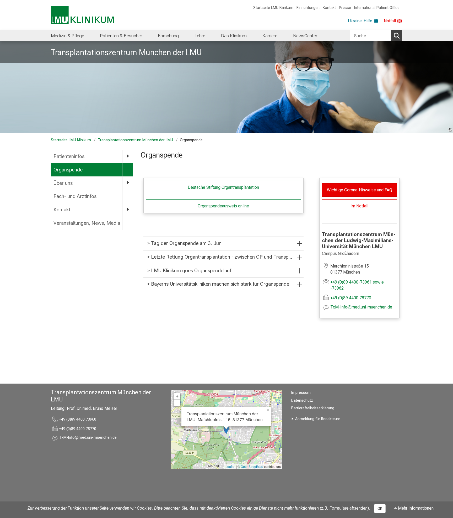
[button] (361, 307)
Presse (345, 8)
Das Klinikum (234, 35)
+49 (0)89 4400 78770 (350, 297)
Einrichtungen (308, 8)
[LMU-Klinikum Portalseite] (82, 15)
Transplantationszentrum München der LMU (126, 52)
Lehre (200, 35)
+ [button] (177, 396)
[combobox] (376, 35)
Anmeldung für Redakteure (317, 419)
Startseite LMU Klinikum (273, 8)
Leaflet (230, 466)
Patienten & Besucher (121, 35)
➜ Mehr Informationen (413, 508)
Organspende (68, 170)
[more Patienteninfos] (127, 156)
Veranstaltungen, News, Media (86, 223)
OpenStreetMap (252, 466)
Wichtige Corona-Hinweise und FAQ (359, 189)
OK (380, 508)
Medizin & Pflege (67, 35)
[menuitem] (67, 35)
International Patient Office (377, 8)
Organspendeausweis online (223, 205)
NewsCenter (305, 35)
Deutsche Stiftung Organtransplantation (223, 187)
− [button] (177, 403)
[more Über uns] (127, 183)
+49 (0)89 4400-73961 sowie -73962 (357, 285)
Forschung (168, 35)
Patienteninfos (68, 156)
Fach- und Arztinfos (74, 196)
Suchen (396, 35)
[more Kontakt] (127, 209)
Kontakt (329, 8)
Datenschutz (302, 400)
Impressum (301, 392)
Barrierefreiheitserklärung (312, 408)
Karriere (269, 35)
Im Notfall (359, 205)
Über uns (63, 183)
